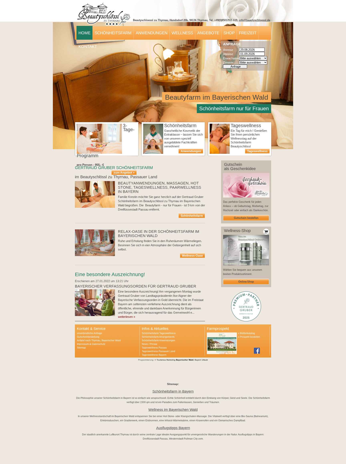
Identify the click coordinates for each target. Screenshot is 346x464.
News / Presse (149, 344)
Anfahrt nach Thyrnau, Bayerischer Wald (99, 340)
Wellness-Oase (192, 255)
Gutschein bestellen (246, 217)
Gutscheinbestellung (88, 336)
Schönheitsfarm (113, 33)
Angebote (208, 33)
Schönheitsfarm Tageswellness (159, 333)
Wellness (182, 33)
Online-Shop (246, 281)
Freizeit (247, 33)
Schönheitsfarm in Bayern (173, 391)
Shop (229, 33)
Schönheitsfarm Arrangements (158, 336)
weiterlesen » (126, 316)
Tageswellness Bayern (154, 355)
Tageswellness (257, 151)
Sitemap (81, 347)
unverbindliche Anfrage (89, 333)
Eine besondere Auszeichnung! (110, 274)
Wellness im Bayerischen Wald (173, 410)
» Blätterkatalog (246, 333)
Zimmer (228, 62)
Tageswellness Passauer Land (158, 351)
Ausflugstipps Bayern (173, 428)
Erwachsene (231, 58)
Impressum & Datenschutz (91, 344)
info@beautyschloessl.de (254, 20)
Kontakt (87, 46)
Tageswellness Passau (154, 347)
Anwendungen (151, 33)
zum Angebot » (124, 172)
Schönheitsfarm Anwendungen (158, 340)
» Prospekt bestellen (249, 336)
